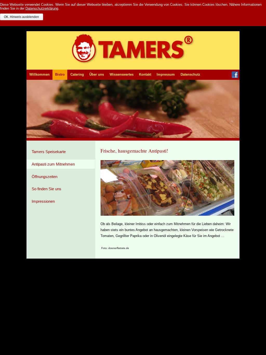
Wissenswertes (122, 74)
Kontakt (145, 74)
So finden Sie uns (46, 189)
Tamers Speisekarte (49, 151)
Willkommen (39, 74)
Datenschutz (190, 74)
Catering (77, 74)
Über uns (96, 74)
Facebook (235, 75)
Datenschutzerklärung (41, 8)
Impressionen (43, 201)
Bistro (60, 74)
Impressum (166, 74)
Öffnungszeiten (44, 176)
